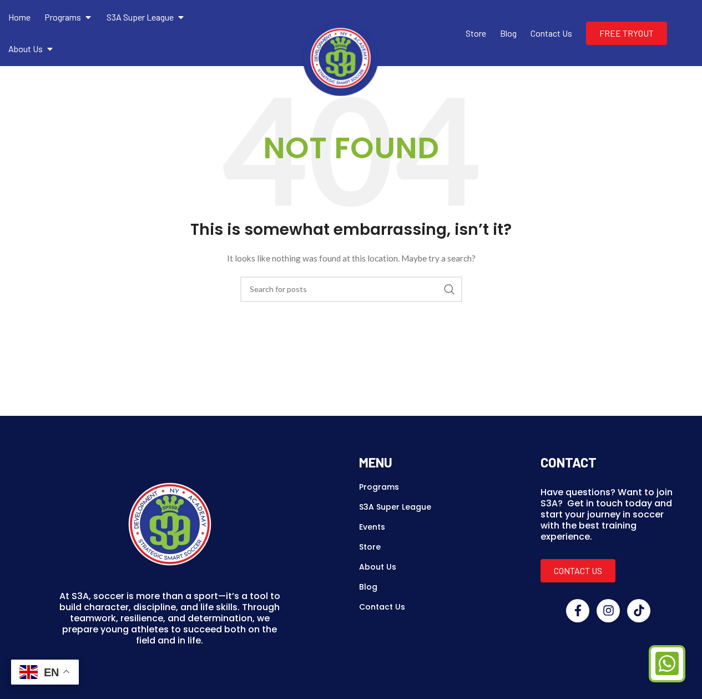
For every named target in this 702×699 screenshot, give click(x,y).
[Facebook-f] (577, 610)
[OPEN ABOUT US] (50, 49)
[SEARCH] (449, 289)
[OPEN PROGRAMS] (88, 17)
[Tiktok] (638, 610)
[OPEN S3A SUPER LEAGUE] (180, 17)
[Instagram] (608, 610)
